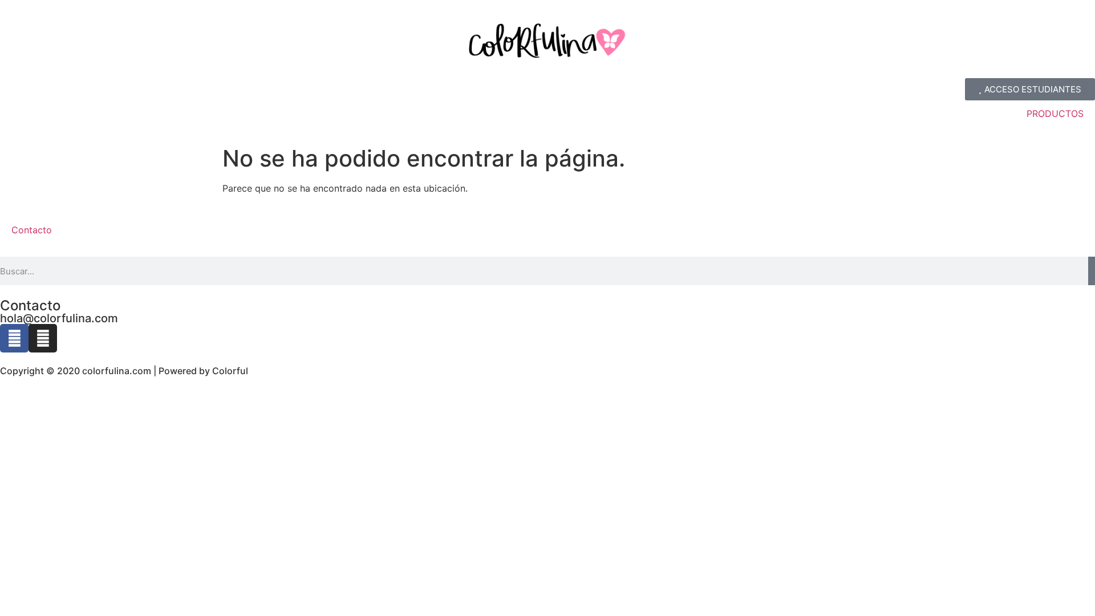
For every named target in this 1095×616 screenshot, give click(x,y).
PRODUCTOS (1055, 113)
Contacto (31, 230)
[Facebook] (14, 338)
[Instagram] (43, 338)
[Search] (1091, 271)
